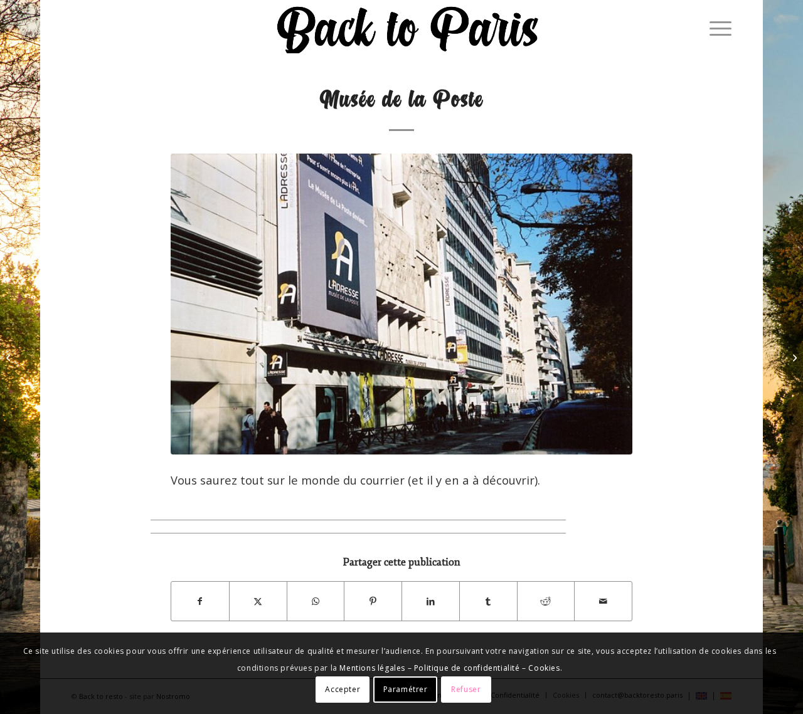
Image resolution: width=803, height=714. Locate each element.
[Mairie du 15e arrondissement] (793, 357)
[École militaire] (9, 357)
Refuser (466, 689)
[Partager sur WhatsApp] (315, 601)
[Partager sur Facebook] (200, 601)
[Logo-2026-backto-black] (408, 28)
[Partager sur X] (258, 601)
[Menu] (716, 28)
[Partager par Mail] (603, 601)
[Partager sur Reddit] (546, 601)
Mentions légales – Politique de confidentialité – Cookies (449, 668)
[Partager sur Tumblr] (488, 601)
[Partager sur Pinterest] (373, 601)
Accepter (342, 689)
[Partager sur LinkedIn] (430, 601)
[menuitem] (716, 28)
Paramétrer (405, 689)
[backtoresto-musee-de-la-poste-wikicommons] (401, 304)
